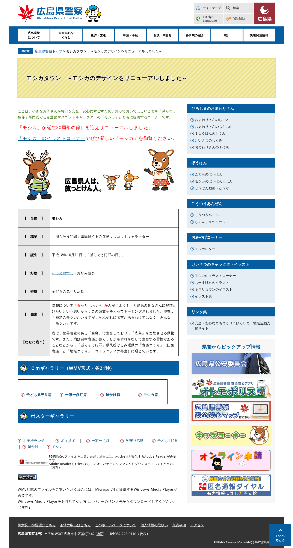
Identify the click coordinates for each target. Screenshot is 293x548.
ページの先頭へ (280, 535)
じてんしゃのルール (210, 221)
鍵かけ (33, 446)
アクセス (197, 525)
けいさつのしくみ (208, 140)
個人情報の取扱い (154, 525)
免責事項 (179, 525)
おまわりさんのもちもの (214, 126)
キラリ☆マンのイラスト (214, 289)
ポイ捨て (68, 440)
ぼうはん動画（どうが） (214, 188)
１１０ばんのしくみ (210, 133)
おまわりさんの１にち (212, 147)
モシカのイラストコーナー (215, 275)
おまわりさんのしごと (212, 119)
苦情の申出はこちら (75, 525)
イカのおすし (63, 273)
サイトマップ (212, 8)
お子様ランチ (34, 440)
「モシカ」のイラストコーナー (51, 138)
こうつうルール (207, 214)
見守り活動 (135, 440)
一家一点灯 (101, 440)
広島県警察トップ (48, 51)
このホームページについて (115, 525)
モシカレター (205, 248)
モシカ (57, 446)
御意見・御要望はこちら (37, 525)
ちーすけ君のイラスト (212, 282)
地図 (100, 533)
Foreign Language (210, 19)
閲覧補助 (239, 19)
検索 (236, 8)
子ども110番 (167, 440)
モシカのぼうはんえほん (214, 181)
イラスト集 (203, 296)
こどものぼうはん (208, 174)
